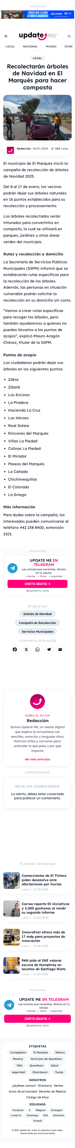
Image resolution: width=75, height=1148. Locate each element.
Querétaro (36, 1065)
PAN (19, 1065)
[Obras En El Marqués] (37, 17)
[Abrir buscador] (69, 36)
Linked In (16, 1115)
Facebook (18, 1110)
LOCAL (10, 46)
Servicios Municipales (37, 631)
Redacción (24, 148)
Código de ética (37, 1097)
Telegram (41, 1110)
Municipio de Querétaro (46, 1058)
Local (37, 58)
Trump (59, 1072)
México (60, 1052)
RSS (45, 1115)
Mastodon (58, 1115)
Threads (37, 1120)
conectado (55, 794)
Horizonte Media (46, 1133)
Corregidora (18, 1052)
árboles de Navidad (37, 614)
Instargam (56, 1110)
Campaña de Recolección (37, 623)
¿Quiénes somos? (24, 1085)
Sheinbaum (40, 1072)
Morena (18, 1058)
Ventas (58, 1085)
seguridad (18, 1072)
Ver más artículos (37, 759)
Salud (54, 1065)
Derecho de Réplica (52, 1091)
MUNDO (51, 46)
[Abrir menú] (5, 36)
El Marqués (41, 1052)
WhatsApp (32, 1115)
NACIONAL (30, 46)
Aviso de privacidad (23, 1091)
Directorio (45, 1085)
